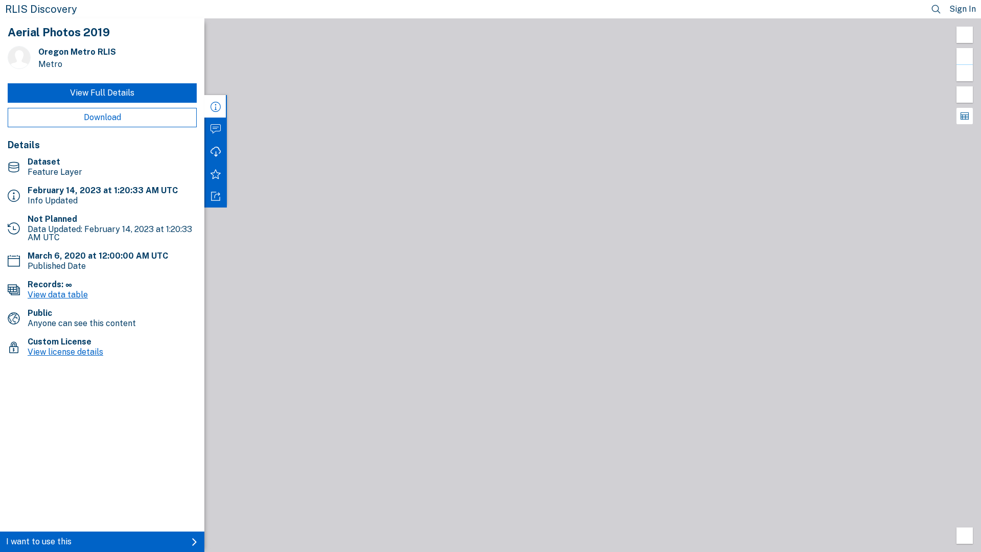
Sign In (962, 9)
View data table (58, 295)
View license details (65, 352)
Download (102, 117)
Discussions (215, 129)
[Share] (215, 196)
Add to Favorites (215, 174)
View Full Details (102, 93)
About (215, 106)
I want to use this (39, 541)
